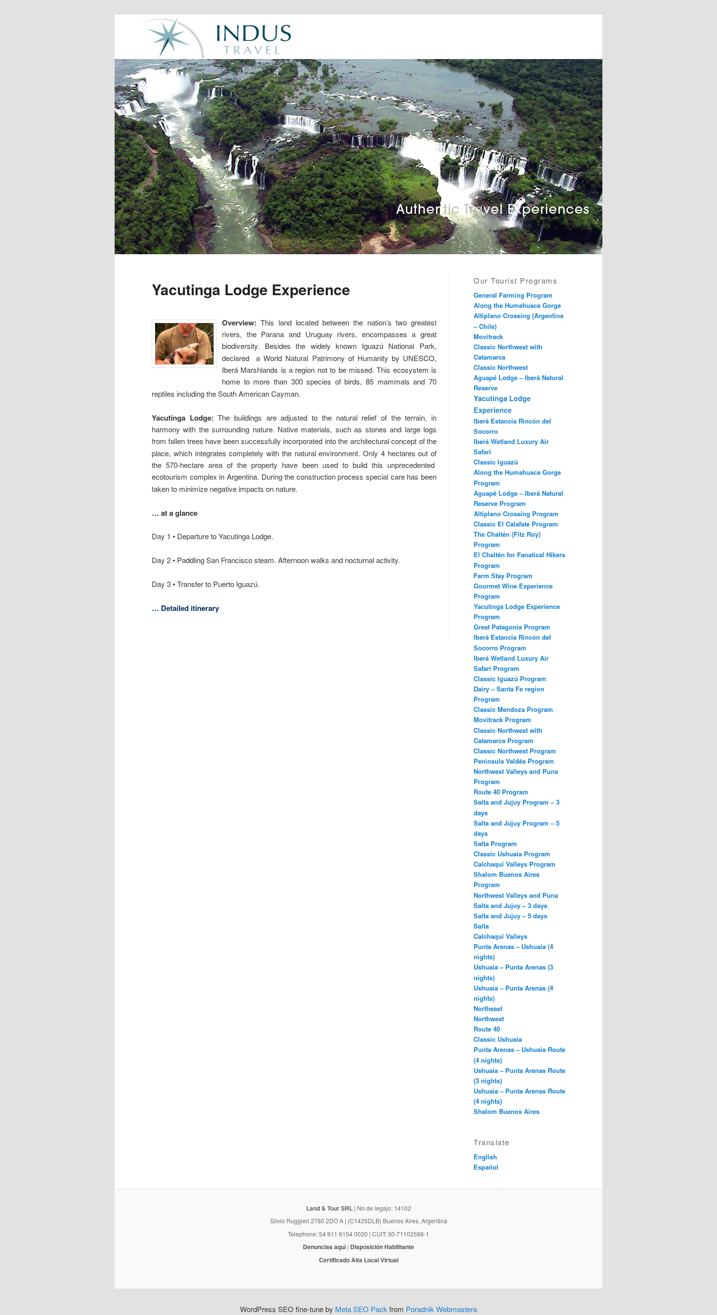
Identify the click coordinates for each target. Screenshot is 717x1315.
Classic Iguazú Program (510, 678)
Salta (481, 926)
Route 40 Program (501, 791)
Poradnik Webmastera (441, 1309)
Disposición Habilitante (382, 1246)
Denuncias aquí (324, 1246)
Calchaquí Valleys (500, 936)
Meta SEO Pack (361, 1309)
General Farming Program (513, 295)
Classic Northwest (501, 367)
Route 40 (487, 1028)
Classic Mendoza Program (513, 709)
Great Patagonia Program (512, 626)
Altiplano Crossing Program (516, 513)
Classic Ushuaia (498, 1039)
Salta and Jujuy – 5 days (510, 915)
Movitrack (488, 336)
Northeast (488, 1008)
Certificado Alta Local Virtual (358, 1259)
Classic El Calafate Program (516, 523)
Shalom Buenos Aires (506, 1111)
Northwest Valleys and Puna (516, 895)
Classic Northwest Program (515, 750)
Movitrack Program (502, 719)
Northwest (489, 1018)
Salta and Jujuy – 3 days (510, 905)
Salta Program (495, 843)
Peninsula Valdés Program (514, 761)
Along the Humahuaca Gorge (517, 305)
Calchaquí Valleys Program (515, 864)
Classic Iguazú (496, 461)
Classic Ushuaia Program (512, 853)
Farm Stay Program (503, 575)
